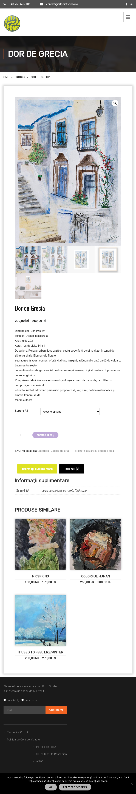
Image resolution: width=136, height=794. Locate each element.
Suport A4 (21, 410)
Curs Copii (30, 700)
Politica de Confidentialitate (23, 739)
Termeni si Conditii (18, 732)
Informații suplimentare (37, 468)
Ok (50, 787)
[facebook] (126, 4)
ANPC (39, 761)
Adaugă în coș (45, 435)
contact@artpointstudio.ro (62, 4)
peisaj (110, 450)
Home (5, 77)
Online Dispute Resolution (51, 754)
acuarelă (91, 450)
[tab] (37, 469)
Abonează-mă (56, 709)
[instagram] (131, 4)
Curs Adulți (13, 700)
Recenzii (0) (72, 468)
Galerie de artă (60, 450)
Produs (20, 77)
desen (102, 450)
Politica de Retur (46, 746)
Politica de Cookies (75, 787)
